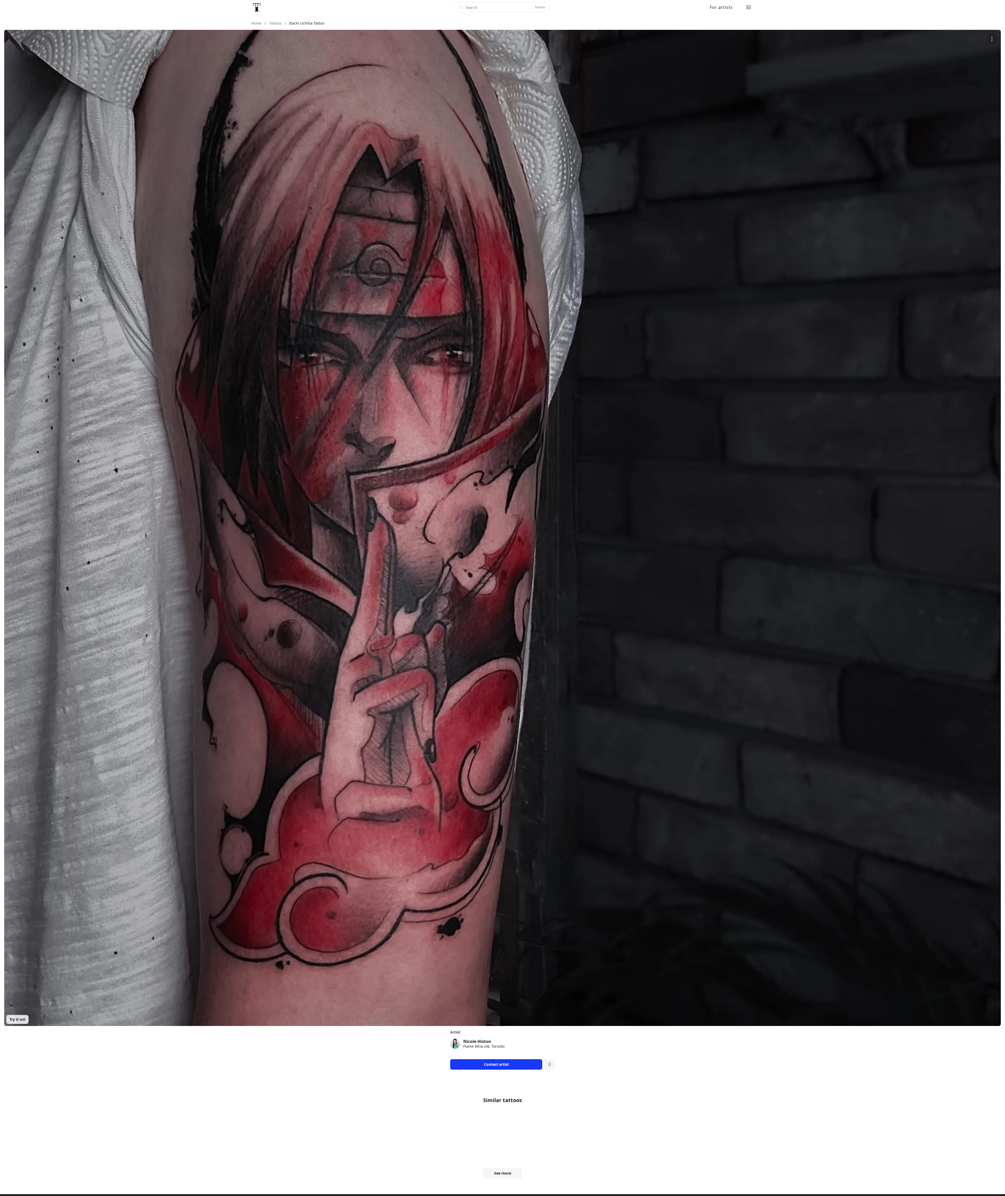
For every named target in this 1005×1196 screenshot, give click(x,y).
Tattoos (539, 7)
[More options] (992, 39)
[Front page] (256, 7)
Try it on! (17, 1019)
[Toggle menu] (748, 7)
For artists (721, 7)
